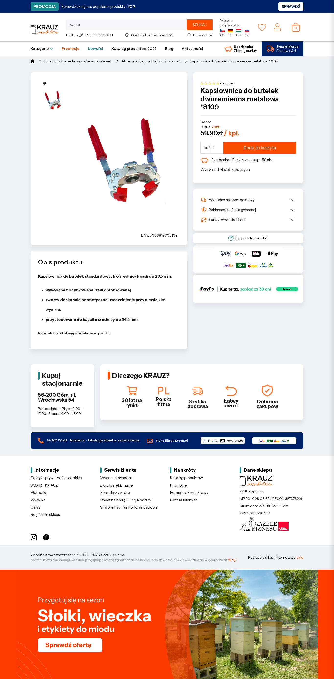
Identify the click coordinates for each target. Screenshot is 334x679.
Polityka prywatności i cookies (56, 478)
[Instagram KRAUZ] (34, 537)
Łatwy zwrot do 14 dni (227, 219)
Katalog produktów (186, 478)
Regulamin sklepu (45, 514)
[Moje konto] (277, 27)
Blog (169, 48)
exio (299, 557)
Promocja (45, 6)
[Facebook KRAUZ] (46, 537)
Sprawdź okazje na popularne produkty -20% (98, 6)
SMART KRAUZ (44, 485)
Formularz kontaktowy (189, 492)
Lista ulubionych (184, 500)
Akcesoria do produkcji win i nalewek (151, 61)
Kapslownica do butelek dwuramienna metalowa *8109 (234, 61)
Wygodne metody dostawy (232, 199)
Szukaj (200, 24)
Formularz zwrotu (115, 492)
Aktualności (192, 48)
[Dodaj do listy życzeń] (44, 83)
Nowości (95, 48)
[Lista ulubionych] (262, 27)
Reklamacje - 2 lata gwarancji (232, 209)
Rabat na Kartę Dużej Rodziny (125, 500)
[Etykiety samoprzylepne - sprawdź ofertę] (167, 624)
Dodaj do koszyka (260, 147)
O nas (35, 507)
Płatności (39, 492)
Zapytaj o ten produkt (251, 238)
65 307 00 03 (93, 440)
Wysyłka (38, 500)
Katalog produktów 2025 (134, 48)
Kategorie (40, 48)
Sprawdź (291, 6)
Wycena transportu (116, 478)
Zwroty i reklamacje (116, 485)
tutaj (231, 560)
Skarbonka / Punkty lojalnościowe (129, 507)
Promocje (70, 48)
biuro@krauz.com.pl (171, 440)
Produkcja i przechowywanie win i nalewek (78, 61)
